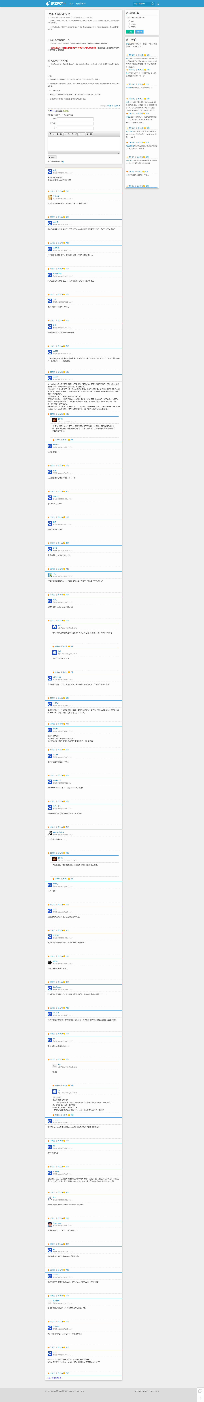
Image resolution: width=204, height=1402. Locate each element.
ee (127, 175)
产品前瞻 (109, 106)
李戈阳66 (129, 88)
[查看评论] (200, 1391)
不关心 (133, 24)
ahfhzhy (52, 111)
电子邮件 (53, 123)
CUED (157, 1391)
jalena (55, 961)
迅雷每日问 (81, 4)
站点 (55, 128)
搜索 (152, 3)
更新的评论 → (58, 1378)
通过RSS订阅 (158, 4)
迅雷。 (128, 102)
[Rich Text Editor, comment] (84, 144)
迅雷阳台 (56, 3)
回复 (67, 191)
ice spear (129, 160)
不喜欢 (133, 27)
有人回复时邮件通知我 (55, 161)
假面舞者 (56, 1301)
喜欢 (132, 21)
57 (52, 1378)
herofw (55, 729)
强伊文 (83, 17)
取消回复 (66, 111)
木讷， (55, 600)
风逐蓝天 (56, 1326)
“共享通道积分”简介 (59, 14)
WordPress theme (141, 1391)
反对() (60, 191)
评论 (88, 17)
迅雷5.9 (117, 106)
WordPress (80, 1391)
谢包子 (128, 117)
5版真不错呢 (130, 146)
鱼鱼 (127, 73)
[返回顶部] (200, 1398)
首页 (71, 4)
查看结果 (139, 32)
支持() (52, 191)
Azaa (127, 58)
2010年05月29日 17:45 (55, 17)
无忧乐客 (56, 248)
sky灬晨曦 (129, 131)
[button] (50, 134)
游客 (127, 44)
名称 (55, 118)
